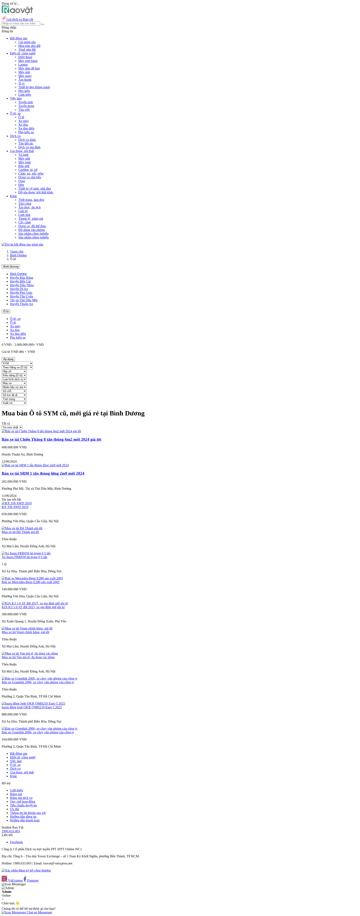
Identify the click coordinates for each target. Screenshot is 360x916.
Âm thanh (24, 79)
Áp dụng (8, 359)
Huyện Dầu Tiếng (22, 285)
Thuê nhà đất (27, 49)
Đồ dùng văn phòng (31, 230)
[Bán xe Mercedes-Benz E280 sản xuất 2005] (32, 578)
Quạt (21, 181)
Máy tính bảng (28, 61)
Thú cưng (24, 203)
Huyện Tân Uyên (21, 296)
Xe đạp (23, 124)
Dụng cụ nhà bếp (29, 177)
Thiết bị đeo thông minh (34, 87)
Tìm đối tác (25, 143)
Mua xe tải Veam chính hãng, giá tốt (25, 632)
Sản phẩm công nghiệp (33, 233)
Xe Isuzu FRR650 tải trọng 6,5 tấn (24, 557)
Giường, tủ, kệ (28, 170)
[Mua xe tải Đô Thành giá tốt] (22, 528)
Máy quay (25, 76)
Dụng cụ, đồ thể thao (32, 226)
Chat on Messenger (39, 912)
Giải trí (23, 211)
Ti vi (21, 83)
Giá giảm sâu (27, 42)
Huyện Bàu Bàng (21, 277)
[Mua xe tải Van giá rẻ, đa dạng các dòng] (30, 653)
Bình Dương (18, 255)
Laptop (23, 64)
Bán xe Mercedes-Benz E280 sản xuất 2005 (31, 582)
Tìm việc (24, 109)
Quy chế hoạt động (22, 801)
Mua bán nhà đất (29, 46)
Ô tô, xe (15, 318)
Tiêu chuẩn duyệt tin (23, 805)
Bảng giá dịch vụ (21, 798)
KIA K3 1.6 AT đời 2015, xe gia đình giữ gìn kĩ (33, 607)
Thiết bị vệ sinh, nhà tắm (34, 188)
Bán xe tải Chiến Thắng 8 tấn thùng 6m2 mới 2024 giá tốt (51, 439)
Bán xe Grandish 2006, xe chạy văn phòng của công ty (38, 682)
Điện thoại (25, 57)
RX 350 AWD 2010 (15, 507)
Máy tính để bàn (29, 68)
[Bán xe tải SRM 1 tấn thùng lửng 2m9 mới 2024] (35, 465)
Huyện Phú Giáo (21, 292)
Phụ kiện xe (26, 132)
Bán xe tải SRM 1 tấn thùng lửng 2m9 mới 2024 (43, 473)
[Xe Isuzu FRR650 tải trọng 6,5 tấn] (26, 553)
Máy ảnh (24, 72)
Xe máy (23, 121)
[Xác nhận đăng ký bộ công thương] (26, 870)
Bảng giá (16, 794)
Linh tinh (24, 215)
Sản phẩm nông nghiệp (33, 237)
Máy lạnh (24, 162)
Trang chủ (16, 251)
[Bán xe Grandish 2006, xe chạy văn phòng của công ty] (40, 678)
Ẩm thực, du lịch (29, 207)
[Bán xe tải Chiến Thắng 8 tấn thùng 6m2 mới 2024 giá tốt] (41, 431)
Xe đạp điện (26, 128)
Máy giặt (24, 158)
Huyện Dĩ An (19, 289)
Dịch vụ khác (27, 139)
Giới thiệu (16, 790)
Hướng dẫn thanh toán (25, 820)
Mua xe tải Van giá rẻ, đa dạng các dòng (28, 657)
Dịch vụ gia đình (29, 147)
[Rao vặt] (17, 13)
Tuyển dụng (26, 106)
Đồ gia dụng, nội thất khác (35, 192)
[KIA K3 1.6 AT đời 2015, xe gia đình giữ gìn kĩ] (35, 603)
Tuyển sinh (25, 102)
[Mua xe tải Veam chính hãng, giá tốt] (27, 628)
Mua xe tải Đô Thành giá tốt (20, 532)
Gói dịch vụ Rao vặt (19, 19)
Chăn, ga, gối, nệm (30, 173)
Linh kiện (24, 94)
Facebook (16, 842)
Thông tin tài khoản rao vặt (28, 813)
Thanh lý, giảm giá (30, 218)
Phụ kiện (24, 91)
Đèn (21, 185)
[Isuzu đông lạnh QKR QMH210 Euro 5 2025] (33, 703)
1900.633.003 (11, 831)
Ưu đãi (14, 809)
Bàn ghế (23, 166)
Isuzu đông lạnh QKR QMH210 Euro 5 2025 (32, 707)
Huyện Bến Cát (20, 281)
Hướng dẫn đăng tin (23, 816)
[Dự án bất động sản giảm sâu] (22, 244)
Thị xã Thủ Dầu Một (24, 300)
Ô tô (21, 117)
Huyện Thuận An (21, 304)
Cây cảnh (24, 222)
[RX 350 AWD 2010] (17, 503)
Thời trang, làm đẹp (31, 200)
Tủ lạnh (23, 154)
